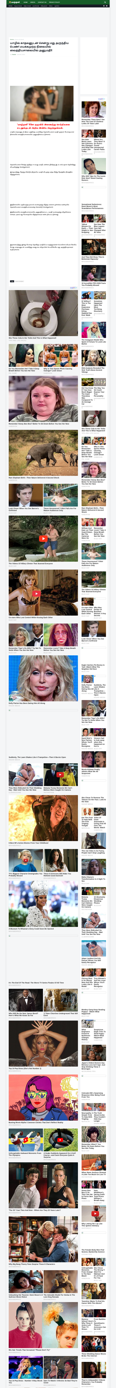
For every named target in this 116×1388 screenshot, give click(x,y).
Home (10, 6)
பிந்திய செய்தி (27, 6)
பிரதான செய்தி (18, 6)
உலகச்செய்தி (36, 6)
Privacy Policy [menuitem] (54, 2)
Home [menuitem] (26, 2)
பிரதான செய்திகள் (19, 39)
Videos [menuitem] (32, 2)
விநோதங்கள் (44, 6)
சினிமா (51, 6)
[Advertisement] (58, 22)
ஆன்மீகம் (57, 6)
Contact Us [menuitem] (42, 2)
